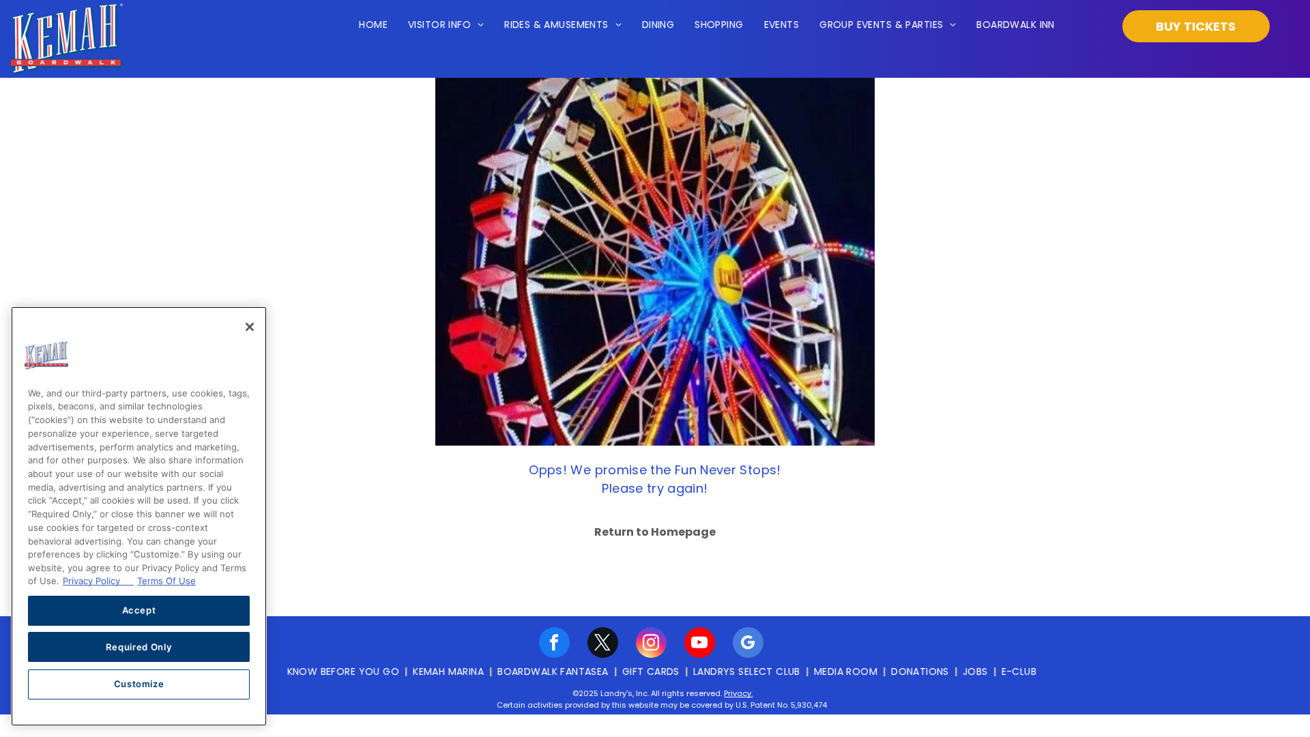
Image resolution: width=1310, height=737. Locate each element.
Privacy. (738, 693)
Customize (139, 683)
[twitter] (602, 644)
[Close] (250, 327)
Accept (139, 610)
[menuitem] (373, 25)
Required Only (139, 646)
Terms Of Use (166, 580)
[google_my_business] (748, 644)
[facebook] (554, 644)
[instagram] (651, 644)
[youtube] (699, 644)
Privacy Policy (98, 580)
